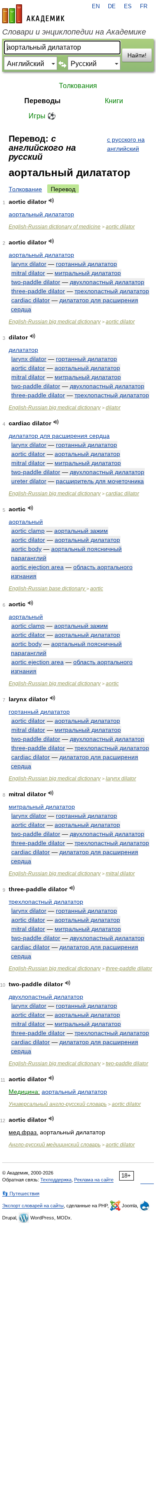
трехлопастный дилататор (112, 291)
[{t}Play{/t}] (51, 200)
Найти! (136, 55)
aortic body (26, 548)
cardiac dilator (30, 300)
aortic (96, 589)
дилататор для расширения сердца (59, 435)
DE (112, 6)
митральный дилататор (88, 272)
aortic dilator (120, 227)
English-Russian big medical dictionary (55, 322)
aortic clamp (28, 530)
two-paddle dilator (35, 282)
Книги (114, 100)
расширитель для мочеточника (100, 481)
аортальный (26, 521)
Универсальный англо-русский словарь (58, 1104)
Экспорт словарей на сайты (33, 1205)
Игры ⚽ (42, 116)
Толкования (78, 85)
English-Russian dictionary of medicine (55, 227)
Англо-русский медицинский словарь (55, 1145)
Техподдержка (56, 1179)
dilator (113, 408)
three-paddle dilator (38, 291)
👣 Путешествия (20, 1193)
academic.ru (33, 13)
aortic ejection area (37, 567)
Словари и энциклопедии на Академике (74, 32)
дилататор (23, 349)
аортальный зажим (81, 530)
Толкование (25, 189)
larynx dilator (28, 263)
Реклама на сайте (94, 1179)
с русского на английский (126, 144)
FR (143, 6)
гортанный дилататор (86, 263)
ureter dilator (28, 481)
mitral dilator (28, 272)
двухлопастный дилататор (107, 282)
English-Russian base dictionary (47, 589)
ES (128, 6)
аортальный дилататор (41, 214)
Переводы (42, 100)
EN (96, 6)
